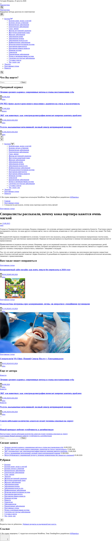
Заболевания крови (16, 36)
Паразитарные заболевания (19, 54)
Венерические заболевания (19, 25)
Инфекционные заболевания (19, 42)
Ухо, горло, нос (14, 62)
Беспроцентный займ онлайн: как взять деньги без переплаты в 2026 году (35, 269)
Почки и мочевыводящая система (21, 56)
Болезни (7, 19)
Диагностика (5, 5)
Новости (7, 68)
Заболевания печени (16, 38)
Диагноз (7, 64)
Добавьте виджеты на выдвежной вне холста (39, 524)
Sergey (4, 111)
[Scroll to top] (4, 538)
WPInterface (74, 197)
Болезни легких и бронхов (18, 23)
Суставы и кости (15, 60)
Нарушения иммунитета (18, 46)
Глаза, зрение (14, 29)
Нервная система (15, 50)
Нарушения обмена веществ (19, 48)
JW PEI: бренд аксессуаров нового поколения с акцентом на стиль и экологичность (40, 104)
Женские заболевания (17, 34)
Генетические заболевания (19, 27)
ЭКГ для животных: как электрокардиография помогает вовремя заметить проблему (41, 115)
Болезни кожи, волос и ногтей (20, 21)
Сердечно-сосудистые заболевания (22, 58)
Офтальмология (10, 504)
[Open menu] (2, 14)
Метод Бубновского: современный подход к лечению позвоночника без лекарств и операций (39, 455)
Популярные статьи (11, 66)
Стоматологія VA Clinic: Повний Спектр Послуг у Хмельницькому (32, 358)
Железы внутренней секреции (20, 31)
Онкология (13, 52)
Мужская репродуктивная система (21, 44)
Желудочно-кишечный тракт (19, 32)
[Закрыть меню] (2, 520)
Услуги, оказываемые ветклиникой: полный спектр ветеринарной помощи (35, 127)
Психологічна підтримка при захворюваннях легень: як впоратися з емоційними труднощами (45, 304)
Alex (3, 99)
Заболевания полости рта (18, 40)
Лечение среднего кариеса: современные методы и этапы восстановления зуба (37, 92)
